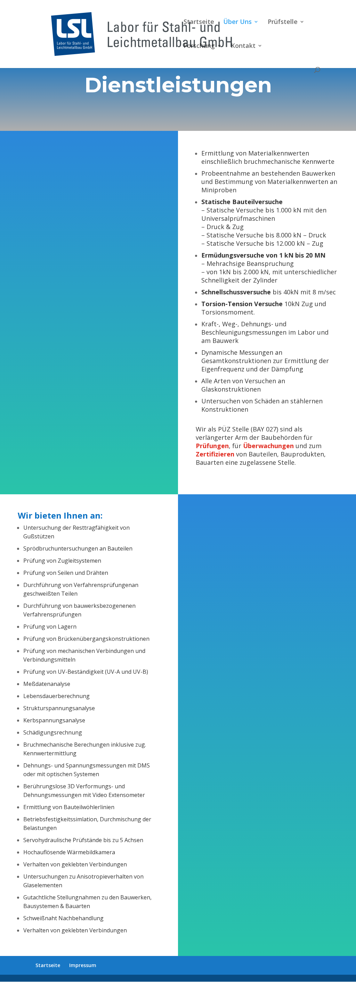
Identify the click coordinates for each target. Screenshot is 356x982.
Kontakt (243, 46)
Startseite (199, 22)
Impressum (82, 965)
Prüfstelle (283, 22)
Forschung (199, 46)
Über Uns (237, 22)
